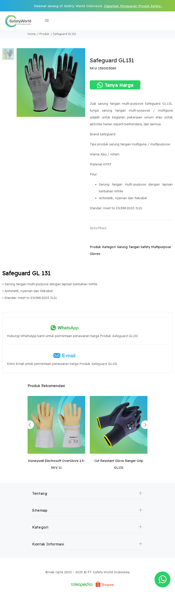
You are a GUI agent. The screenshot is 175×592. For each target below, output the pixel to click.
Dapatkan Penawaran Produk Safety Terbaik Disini (130, 6)
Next (145, 424)
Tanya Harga (119, 85)
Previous (29, 424)
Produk (44, 34)
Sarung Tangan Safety (133, 247)
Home (32, 34)
